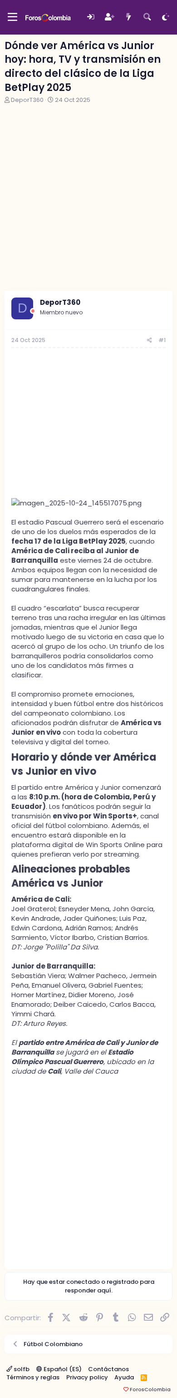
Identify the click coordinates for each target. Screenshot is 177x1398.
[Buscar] (147, 17)
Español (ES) (62, 1369)
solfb (21, 1369)
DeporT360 (27, 100)
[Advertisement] (88, 197)
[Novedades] (128, 17)
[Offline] (33, 311)
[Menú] (12, 17)
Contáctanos (108, 1369)
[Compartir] (149, 340)
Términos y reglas (32, 1377)
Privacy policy (87, 1377)
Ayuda (124, 1377)
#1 (162, 340)
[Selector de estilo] (166, 17)
